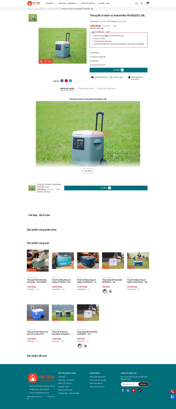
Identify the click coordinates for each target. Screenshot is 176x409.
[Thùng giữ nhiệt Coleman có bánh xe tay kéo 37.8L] (38, 312)
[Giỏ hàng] (146, 3)
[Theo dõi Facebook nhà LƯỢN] (123, 390)
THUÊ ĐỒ (61, 377)
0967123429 (44, 389)
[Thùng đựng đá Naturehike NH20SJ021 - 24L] (88, 312)
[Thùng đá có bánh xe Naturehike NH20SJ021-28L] (62, 46)
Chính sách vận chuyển (98, 380)
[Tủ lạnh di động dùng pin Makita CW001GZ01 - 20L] (138, 260)
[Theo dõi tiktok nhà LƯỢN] (139, 390)
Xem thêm (88, 171)
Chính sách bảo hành (97, 387)
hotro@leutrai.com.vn (41, 393)
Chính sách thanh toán (98, 377)
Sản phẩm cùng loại (38, 242)
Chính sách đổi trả (96, 383)
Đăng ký (143, 384)
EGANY (44, 396)
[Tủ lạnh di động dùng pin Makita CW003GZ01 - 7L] (88, 260)
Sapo (31, 399)
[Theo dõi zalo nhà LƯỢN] (128, 390)
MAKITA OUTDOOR (65, 390)
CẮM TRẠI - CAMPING (66, 380)
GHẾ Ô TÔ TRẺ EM (64, 383)
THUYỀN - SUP (63, 387)
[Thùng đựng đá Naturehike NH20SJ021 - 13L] (113, 260)
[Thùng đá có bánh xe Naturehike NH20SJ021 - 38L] (63, 312)
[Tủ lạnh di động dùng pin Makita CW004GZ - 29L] (63, 260)
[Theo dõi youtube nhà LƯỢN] (134, 390)
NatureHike (102, 21)
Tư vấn (116, 70)
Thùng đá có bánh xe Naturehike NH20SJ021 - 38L (61, 334)
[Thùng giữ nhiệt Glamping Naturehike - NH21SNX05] (38, 260)
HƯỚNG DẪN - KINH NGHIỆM (68, 393)
